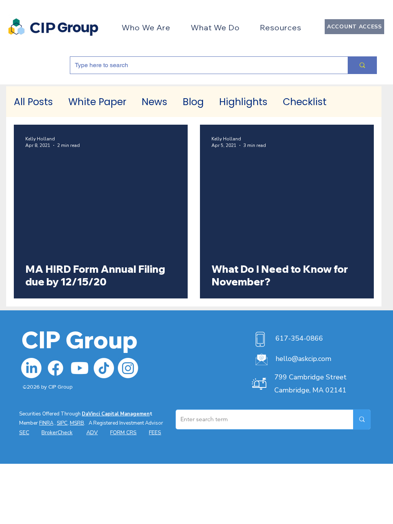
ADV (92, 432)
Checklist (305, 102)
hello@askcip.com (303, 358)
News (154, 102)
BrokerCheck (57, 432)
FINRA (46, 423)
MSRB (77, 423)
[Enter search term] (361, 419)
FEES (155, 432)
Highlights (243, 102)
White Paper (97, 102)
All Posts (33, 102)
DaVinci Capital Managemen (116, 413)
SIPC (62, 423)
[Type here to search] (362, 65)
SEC (24, 432)
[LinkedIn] (31, 368)
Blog (193, 102)
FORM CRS (123, 432)
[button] (146, 27)
